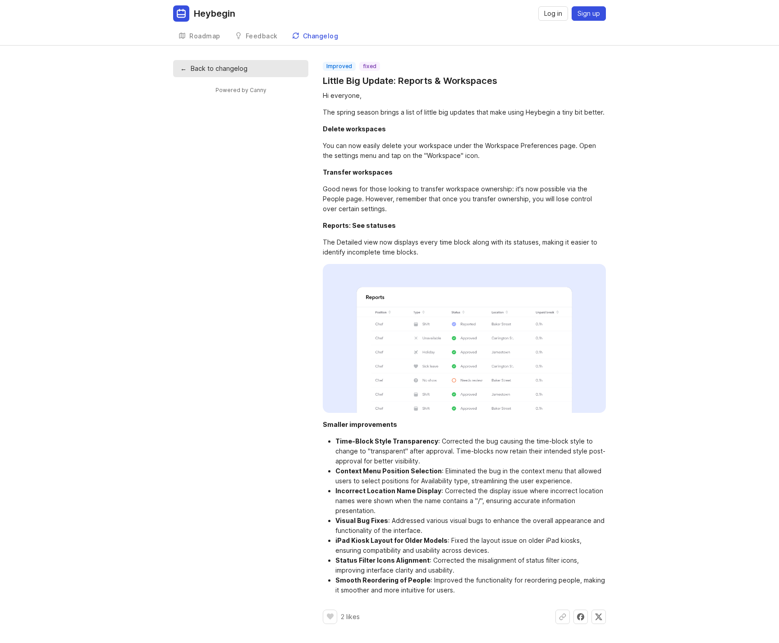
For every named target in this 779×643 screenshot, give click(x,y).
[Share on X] (598, 617)
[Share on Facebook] (580, 617)
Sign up (588, 13)
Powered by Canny (240, 90)
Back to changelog (213, 68)
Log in (553, 13)
